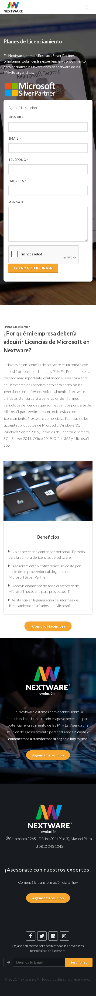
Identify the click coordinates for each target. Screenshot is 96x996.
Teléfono (18, 160)
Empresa (17, 181)
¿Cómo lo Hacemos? (48, 626)
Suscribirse (78, 962)
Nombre (17, 117)
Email (14, 138)
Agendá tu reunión (33, 268)
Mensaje (17, 202)
